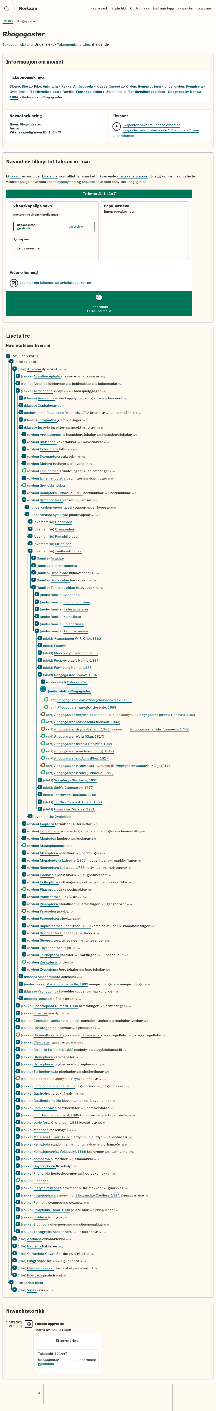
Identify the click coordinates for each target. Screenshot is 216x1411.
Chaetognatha (46, 1028)
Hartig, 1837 (76, 660)
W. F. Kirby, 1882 (77, 639)
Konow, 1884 (75, 675)
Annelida (41, 384)
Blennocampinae (76, 602)
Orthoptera (49, 882)
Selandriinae (73, 624)
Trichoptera (50, 955)
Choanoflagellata (48, 1035)
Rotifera (41, 1217)
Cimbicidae (60, 573)
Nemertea (42, 1159)
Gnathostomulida (48, 1101)
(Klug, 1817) (79, 736)
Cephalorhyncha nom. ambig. (57, 1021)
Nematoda (42, 1144)
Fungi (32, 1261)
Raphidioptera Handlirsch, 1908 (65, 926)
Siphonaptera (51, 933)
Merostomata (49, 977)
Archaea (34, 1239)
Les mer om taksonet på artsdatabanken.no (55, 283)
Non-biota (35, 1283)
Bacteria (34, 1246)
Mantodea (48, 839)
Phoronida (42, 1173)
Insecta (44, 427)
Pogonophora (45, 1195)
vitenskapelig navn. (132, 176)
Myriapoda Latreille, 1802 (67, 984)
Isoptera (47, 824)
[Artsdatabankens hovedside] (10, 8)
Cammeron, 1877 (73, 788)
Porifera (41, 1202)
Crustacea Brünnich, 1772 (67, 413)
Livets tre (50, 176)
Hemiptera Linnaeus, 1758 (61, 493)
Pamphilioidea (66, 536)
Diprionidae (60, 580)
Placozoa (41, 1181)
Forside (8, 21)
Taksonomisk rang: (18, 45)
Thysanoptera (51, 948)
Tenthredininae (75, 631)
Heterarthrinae (75, 609)
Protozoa (35, 1275)
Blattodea (48, 442)
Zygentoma (49, 969)
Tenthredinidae (63, 588)
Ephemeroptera (53, 478)
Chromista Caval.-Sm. (44, 1254)
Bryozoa (41, 1013)
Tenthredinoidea (68, 551)
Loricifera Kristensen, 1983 (56, 1123)
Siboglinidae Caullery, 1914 (97, 1195)
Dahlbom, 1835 (76, 653)
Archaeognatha (53, 435)
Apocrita (60, 507)
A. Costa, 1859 (78, 802)
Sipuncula (42, 1224)
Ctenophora (44, 1057)
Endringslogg (163, 8)
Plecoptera (49, 904)
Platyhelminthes (47, 1188)
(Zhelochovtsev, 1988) (94, 700)
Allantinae (71, 595)
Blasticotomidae (64, 566)
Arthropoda (43, 391)
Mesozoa (41, 1130)
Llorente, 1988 (86, 707)
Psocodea (48, 911)
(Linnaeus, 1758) (159, 729)
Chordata (42, 1042)
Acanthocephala (47, 376)
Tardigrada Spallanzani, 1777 (57, 1232)
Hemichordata (45, 1108)
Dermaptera (50, 456)
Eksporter (186, 8)
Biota (32, 362)
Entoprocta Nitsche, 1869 (54, 1086)
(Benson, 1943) (87, 722)
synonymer (66, 182)
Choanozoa (91, 1035)
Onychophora (45, 1166)
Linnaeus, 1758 (75, 795)
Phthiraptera (51, 897)
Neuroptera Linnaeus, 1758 (62, 868)
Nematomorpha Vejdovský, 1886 (60, 1152)
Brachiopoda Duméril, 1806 (56, 1006)
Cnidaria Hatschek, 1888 (53, 1050)
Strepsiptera (51, 940)
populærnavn (92, 182)
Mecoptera (49, 853)
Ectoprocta (43, 1079)
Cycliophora (44, 1064)
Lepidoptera (50, 831)
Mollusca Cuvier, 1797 (52, 1137)
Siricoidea (63, 544)
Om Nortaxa (140, 8)
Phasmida (48, 889)
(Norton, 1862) (86, 715)
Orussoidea (64, 529)
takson (15, 176)
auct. (74, 766)
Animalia (34, 369)
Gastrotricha (44, 1093)
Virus (32, 1290)
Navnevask (99, 8)
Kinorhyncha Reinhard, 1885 (56, 1115)
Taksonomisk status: (74, 45)
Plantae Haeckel (40, 1268)
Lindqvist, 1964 (166, 715)
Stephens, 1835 (75, 780)
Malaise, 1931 (74, 809)
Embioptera (49, 471)
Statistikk (119, 8)
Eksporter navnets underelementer (151, 125)
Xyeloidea (63, 817)
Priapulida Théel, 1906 (52, 1210)
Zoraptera (49, 962)
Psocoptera (50, 919)
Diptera (46, 464)
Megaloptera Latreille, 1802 (63, 860)
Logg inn (204, 8)
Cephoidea (63, 522)
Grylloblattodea (52, 486)
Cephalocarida (50, 406)
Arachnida (46, 398)
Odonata (47, 875)
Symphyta (61, 515)
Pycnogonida (48, 991)
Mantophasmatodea (56, 846)
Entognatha (47, 420)
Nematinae (72, 617)
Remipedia (46, 999)
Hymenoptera (51, 500)
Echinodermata (46, 1072)
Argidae (57, 558)
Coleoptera (49, 449)
